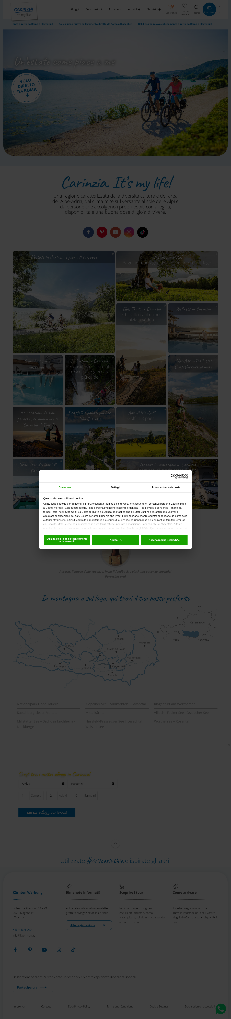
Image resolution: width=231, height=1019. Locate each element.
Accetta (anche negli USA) (164, 539)
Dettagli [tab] (115, 487)
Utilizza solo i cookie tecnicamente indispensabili (67, 540)
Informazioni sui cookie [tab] (166, 487)
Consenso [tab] (65, 487)
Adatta (114, 539)
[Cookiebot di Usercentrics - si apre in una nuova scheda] (173, 476)
